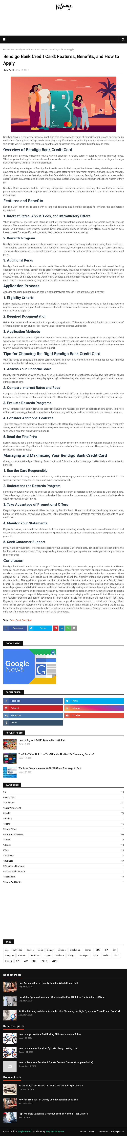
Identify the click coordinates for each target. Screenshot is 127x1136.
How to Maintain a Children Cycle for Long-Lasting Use (48, 1048)
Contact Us (103, 1131)
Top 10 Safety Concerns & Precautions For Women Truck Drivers (53, 1113)
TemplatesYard (24, 1131)
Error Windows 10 (64, 808)
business (64, 861)
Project (44, 961)
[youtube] (94, 715)
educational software (64, 866)
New (12, 49)
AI (64, 792)
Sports (64, 845)
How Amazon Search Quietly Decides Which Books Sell (48, 983)
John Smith (8, 70)
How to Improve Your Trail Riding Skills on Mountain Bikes (50, 1034)
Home (6, 49)
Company (9, 955)
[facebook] (33, 701)
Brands (88, 950)
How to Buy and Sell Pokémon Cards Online (42, 740)
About (91, 1131)
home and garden (64, 882)
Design (71, 955)
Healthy (64, 818)
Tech (64, 850)
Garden (8, 961)
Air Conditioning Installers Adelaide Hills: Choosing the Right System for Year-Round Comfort (69, 1011)
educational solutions (64, 871)
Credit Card (21, 620)
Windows (64, 855)
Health (64, 813)
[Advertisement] (63, 30)
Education (64, 802)
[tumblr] (33, 723)
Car (114, 950)
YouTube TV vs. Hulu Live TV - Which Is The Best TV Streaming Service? (56, 754)
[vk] (33, 715)
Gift (17, 961)
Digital (95, 955)
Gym (26, 961)
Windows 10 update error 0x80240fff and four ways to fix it (50, 768)
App (6, 950)
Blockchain (64, 797)
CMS (98, 950)
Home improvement (64, 834)
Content (21, 955)
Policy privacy (117, 1131)
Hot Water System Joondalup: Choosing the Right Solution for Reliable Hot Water (62, 997)
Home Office (64, 829)
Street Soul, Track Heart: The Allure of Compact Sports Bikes (51, 1085)
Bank (12, 620)
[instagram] (94, 708)
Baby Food (17, 950)
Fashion (106, 955)
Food (117, 955)
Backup (30, 950)
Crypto (47, 955)
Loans (64, 839)
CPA (106, 950)
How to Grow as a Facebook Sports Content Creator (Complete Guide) (56, 1062)
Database (59, 955)
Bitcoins (62, 950)
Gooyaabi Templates (55, 1131)
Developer (83, 955)
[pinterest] (33, 708)
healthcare (64, 876)
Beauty (50, 950)
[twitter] (94, 701)
